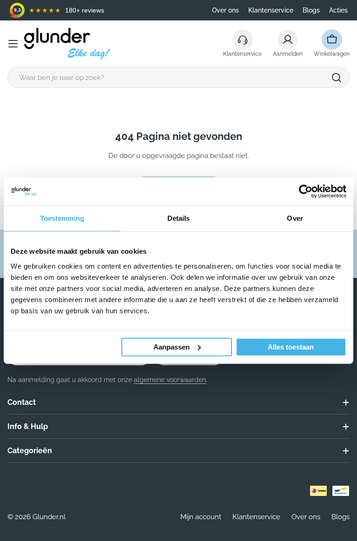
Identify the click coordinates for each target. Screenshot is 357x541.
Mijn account (200, 517)
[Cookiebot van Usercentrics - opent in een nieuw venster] (305, 191)
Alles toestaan (291, 346)
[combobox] (178, 77)
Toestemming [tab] (62, 218)
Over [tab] (295, 218)
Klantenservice (270, 10)
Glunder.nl (49, 517)
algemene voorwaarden (170, 379)
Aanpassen (171, 346)
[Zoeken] (336, 77)
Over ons (225, 10)
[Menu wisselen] (13, 43)
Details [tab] (178, 218)
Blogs (311, 10)
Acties (338, 10)
